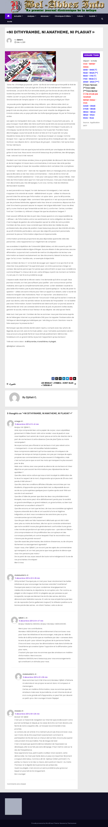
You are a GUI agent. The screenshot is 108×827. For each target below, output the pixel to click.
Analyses (31, 16)
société (92, 16)
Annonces (45, 16)
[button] (102, 19)
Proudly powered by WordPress (42, 823)
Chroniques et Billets (63, 16)
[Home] (8, 16)
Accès (9, 21)
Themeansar (72, 823)
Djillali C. (20, 40)
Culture (80, 16)
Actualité (18, 16)
